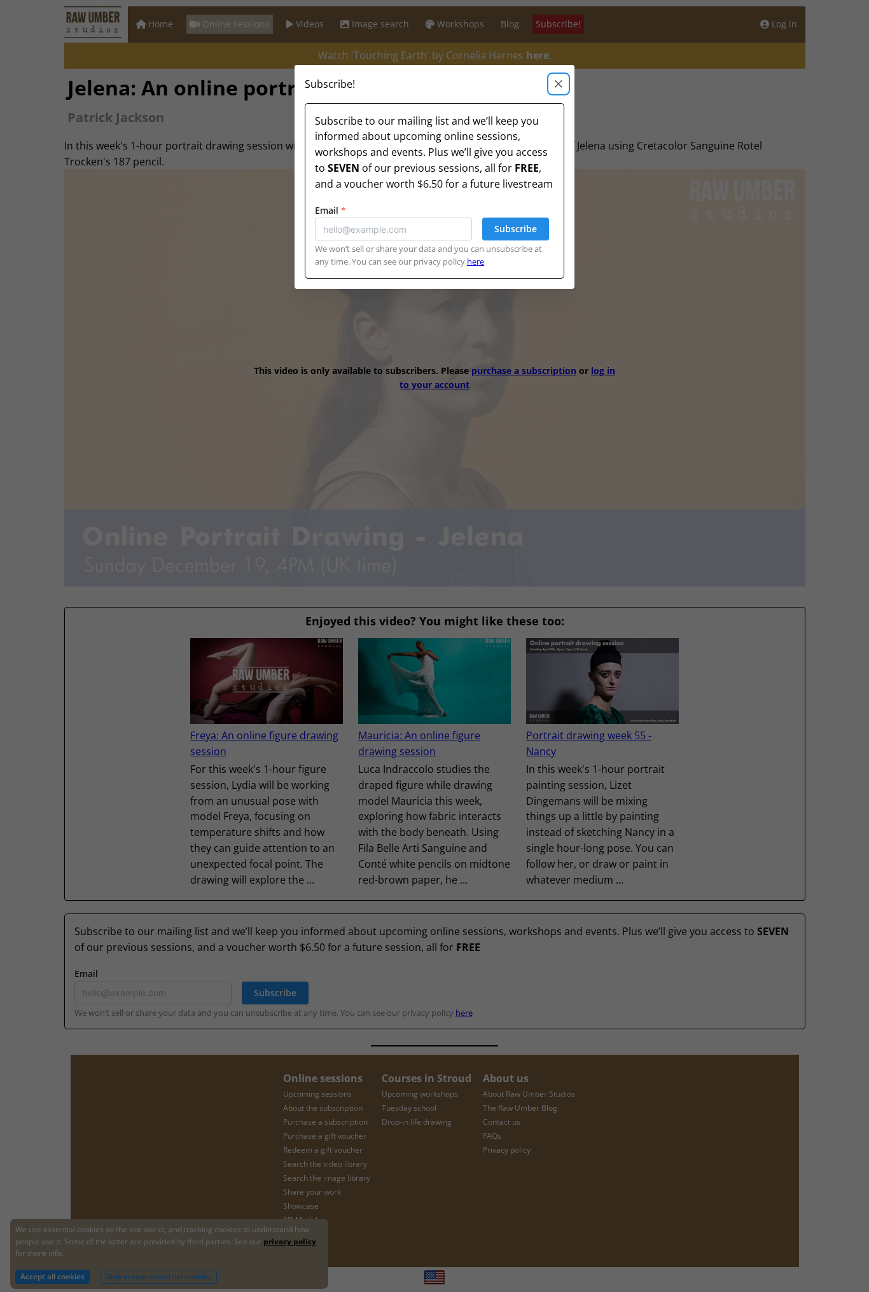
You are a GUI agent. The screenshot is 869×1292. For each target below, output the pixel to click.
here (475, 261)
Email (330, 210)
